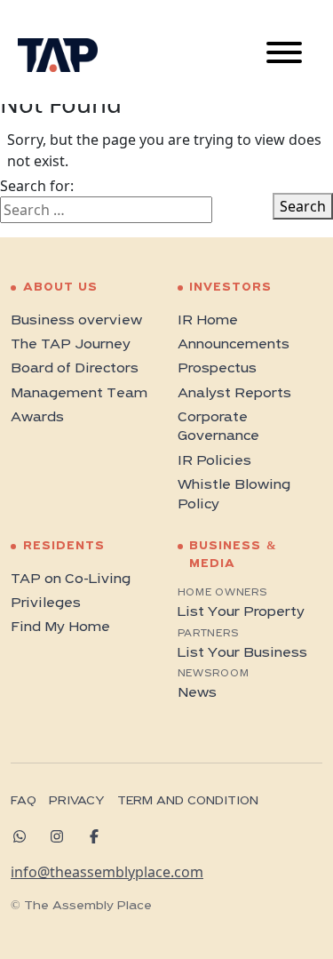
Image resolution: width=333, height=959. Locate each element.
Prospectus (217, 369)
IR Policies (214, 461)
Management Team (79, 394)
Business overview (76, 321)
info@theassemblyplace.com (107, 872)
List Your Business (242, 653)
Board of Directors (75, 369)
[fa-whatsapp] (26, 836)
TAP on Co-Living (71, 579)
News (197, 693)
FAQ (23, 801)
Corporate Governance (218, 428)
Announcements (233, 345)
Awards (37, 418)
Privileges (46, 603)
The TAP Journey (71, 345)
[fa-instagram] (63, 836)
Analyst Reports (234, 394)
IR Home (208, 321)
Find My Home (60, 627)
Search (303, 206)
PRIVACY (76, 801)
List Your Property (241, 612)
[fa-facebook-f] (100, 836)
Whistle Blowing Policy (234, 495)
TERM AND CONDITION (187, 801)
